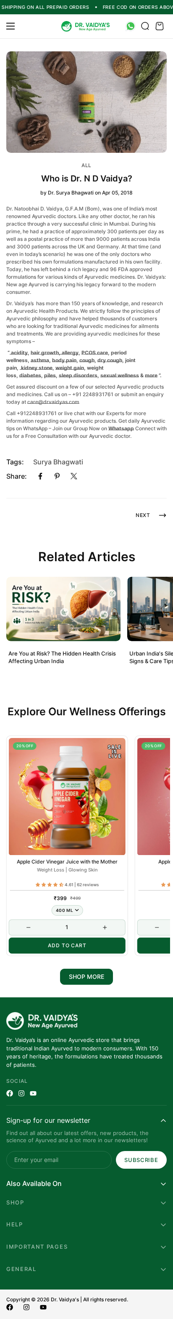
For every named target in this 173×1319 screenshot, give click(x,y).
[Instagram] (21, 1093)
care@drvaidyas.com (53, 402)
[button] (159, 26)
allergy (70, 352)
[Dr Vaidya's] (86, 26)
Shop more (86, 976)
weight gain (69, 368)
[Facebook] (40, 476)
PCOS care (94, 352)
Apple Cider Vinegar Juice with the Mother (67, 861)
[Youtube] (33, 1093)
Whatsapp (121, 428)
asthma (40, 360)
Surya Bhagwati (58, 462)
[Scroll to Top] (157, 1274)
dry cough (109, 360)
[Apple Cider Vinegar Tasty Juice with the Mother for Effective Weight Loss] (67, 796)
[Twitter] (74, 476)
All (86, 165)
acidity (19, 352)
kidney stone (36, 368)
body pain (64, 360)
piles (50, 375)
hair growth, (46, 352)
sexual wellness (119, 375)
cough (86, 360)
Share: (16, 476)
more (151, 375)
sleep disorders (78, 375)
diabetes (30, 375)
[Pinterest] (57, 476)
